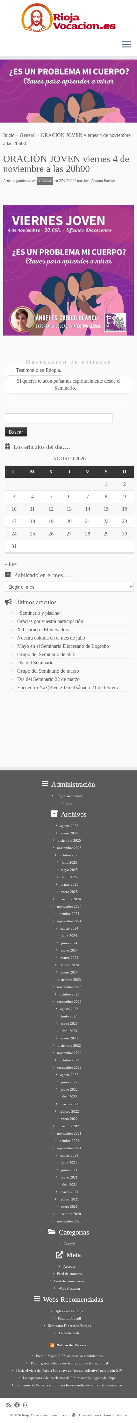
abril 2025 (69, 877)
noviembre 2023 (69, 987)
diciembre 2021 (69, 1126)
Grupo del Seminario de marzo (48, 671)
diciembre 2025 (69, 840)
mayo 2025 (69, 870)
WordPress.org (69, 1288)
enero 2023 (69, 1038)
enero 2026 (69, 833)
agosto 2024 (69, 928)
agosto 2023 (69, 1009)
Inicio (9, 135)
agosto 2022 (69, 1075)
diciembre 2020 (69, 1214)
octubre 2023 (69, 994)
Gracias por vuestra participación (50, 621)
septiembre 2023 (69, 1001)
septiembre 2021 (69, 1148)
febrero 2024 (69, 965)
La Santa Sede (69, 1333)
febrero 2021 (69, 1199)
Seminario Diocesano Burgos (69, 1325)
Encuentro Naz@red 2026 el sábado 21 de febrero (67, 687)
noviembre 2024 (69, 906)
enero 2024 (69, 972)
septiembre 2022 (69, 1067)
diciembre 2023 (69, 979)
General (28, 135)
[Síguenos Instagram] (27, 1405)
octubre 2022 (69, 1060)
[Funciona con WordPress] (73, 1414)
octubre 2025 (69, 855)
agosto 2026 (69, 826)
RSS (69, 803)
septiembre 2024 (69, 921)
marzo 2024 (69, 957)
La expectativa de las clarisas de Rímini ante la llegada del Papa (69, 1378)
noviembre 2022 (69, 1053)
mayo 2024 (69, 950)
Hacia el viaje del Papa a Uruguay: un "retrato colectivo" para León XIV (69, 1370)
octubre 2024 (69, 914)
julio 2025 (69, 862)
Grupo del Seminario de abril (46, 654)
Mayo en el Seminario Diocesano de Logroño (63, 646)
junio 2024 (69, 943)
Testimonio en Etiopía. (35, 370)
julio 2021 (69, 1163)
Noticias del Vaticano (71, 1345)
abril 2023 (69, 1031)
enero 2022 (69, 1119)
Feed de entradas (69, 1274)
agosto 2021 (69, 1155)
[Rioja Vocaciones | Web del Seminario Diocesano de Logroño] (68, 17)
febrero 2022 (69, 1111)
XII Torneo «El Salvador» (43, 629)
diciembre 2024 (69, 899)
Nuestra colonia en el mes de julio (51, 638)
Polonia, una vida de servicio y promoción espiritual (69, 1363)
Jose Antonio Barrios (99, 181)
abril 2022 (69, 1097)
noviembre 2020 (69, 1221)
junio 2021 (69, 1170)
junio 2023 (69, 1016)
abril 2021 (69, 1184)
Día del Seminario (35, 662)
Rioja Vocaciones (34, 1415)
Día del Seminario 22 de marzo (48, 679)
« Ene (11, 564)
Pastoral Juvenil (69, 1318)
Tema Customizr (115, 1415)
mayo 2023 (69, 1023)
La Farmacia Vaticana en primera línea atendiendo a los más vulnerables (69, 1385)
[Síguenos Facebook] (18, 1405)
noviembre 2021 (69, 1133)
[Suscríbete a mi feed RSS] (10, 1405)
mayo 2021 (69, 1177)
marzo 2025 (69, 884)
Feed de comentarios (69, 1281)
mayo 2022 (69, 1089)
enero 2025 (69, 892)
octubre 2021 (69, 1141)
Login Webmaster (69, 796)
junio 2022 (69, 1082)
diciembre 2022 (69, 1045)
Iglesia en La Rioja (69, 1311)
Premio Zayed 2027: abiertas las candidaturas (69, 1356)
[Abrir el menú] (126, 45)
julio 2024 (69, 936)
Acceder (69, 1266)
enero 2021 (69, 1206)
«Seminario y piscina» (39, 613)
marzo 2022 (69, 1104)
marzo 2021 (69, 1192)
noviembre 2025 (69, 848)
